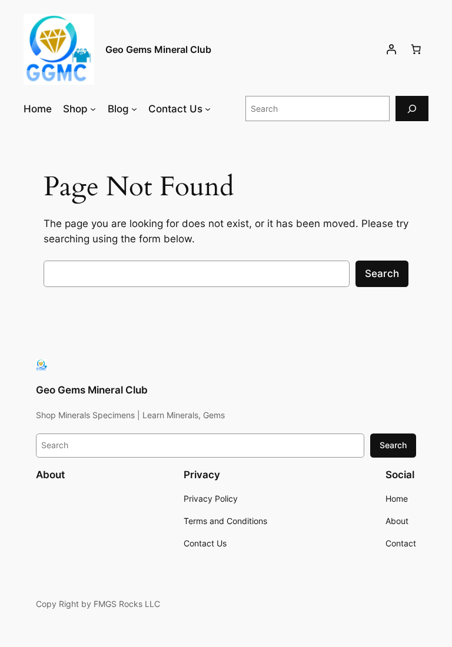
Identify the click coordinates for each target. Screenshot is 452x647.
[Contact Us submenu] (208, 109)
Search (382, 273)
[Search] (412, 108)
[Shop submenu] (93, 109)
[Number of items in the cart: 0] (416, 49)
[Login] (391, 49)
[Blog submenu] (134, 109)
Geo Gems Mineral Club (158, 49)
